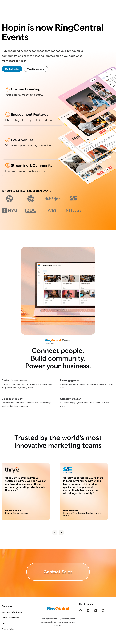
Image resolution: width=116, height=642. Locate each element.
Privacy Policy (8, 629)
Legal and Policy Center (12, 612)
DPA (3, 623)
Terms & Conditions (10, 618)
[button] (61, 532)
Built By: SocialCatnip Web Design (58, 640)
